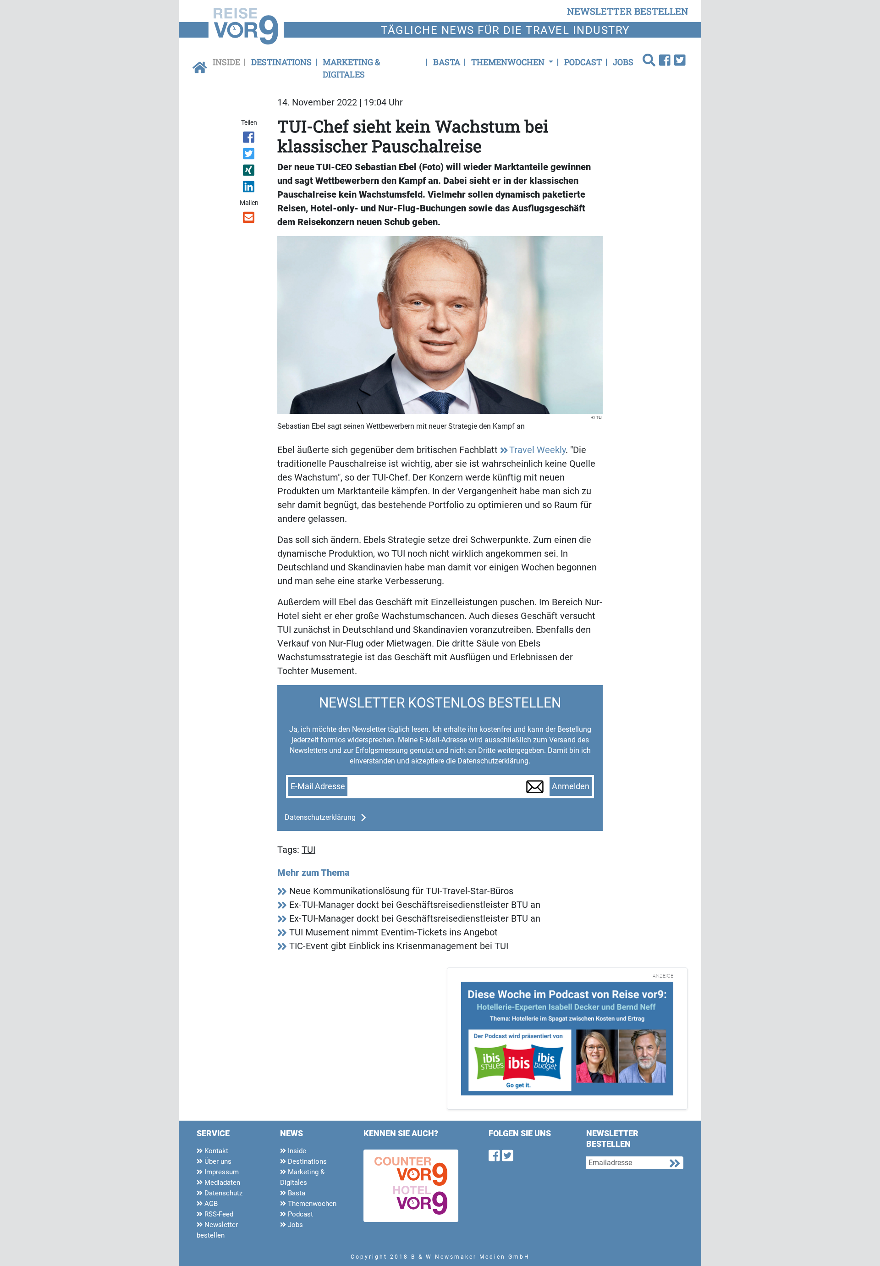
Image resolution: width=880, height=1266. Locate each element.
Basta (446, 61)
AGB (210, 1204)
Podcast (583, 61)
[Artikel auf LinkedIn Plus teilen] (249, 188)
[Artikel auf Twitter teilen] (249, 155)
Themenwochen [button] (508, 61)
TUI (308, 849)
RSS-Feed (218, 1214)
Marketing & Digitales (351, 68)
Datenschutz (222, 1193)
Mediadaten (221, 1182)
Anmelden (570, 786)
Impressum (221, 1172)
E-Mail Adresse (318, 786)
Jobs (623, 61)
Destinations (281, 61)
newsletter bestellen (627, 11)
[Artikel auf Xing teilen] (249, 172)
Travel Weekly (537, 449)
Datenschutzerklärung (320, 817)
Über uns (217, 1161)
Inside (226, 61)
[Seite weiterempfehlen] (249, 219)
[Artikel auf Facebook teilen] (249, 139)
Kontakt (215, 1151)
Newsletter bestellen (217, 1230)
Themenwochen (311, 1204)
